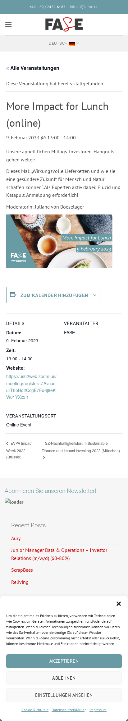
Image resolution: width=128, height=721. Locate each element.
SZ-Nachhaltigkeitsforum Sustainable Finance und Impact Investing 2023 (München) (81, 446)
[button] (119, 604)
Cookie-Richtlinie (34, 709)
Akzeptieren (64, 661)
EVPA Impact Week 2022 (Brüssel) (19, 449)
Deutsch (58, 43)
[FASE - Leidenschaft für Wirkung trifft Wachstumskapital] (64, 24)
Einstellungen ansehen (64, 695)
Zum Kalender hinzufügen (54, 295)
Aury (16, 538)
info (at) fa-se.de (84, 6)
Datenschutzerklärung (69, 709)
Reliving (20, 582)
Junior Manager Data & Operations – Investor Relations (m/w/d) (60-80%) (59, 554)
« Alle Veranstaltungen (32, 67)
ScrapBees (22, 570)
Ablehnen (64, 678)
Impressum (98, 709)
